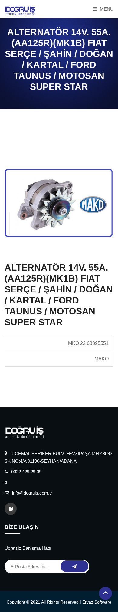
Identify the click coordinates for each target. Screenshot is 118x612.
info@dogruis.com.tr (32, 492)
